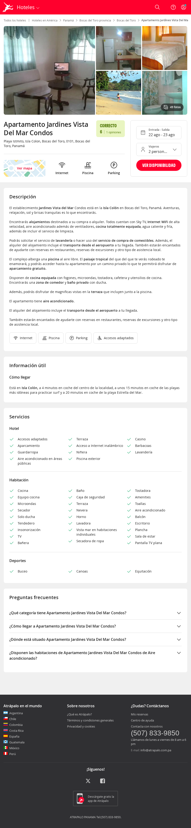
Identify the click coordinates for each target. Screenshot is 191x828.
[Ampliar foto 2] (164, 48)
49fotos (175, 107)
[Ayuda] (173, 7)
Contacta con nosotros (147, 726)
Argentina (16, 713)
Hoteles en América (45, 20)
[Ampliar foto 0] (49, 70)
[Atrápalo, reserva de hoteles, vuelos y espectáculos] (8, 7)
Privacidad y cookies (81, 726)
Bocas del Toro (126, 20)
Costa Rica (16, 730)
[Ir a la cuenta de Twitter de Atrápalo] (88, 782)
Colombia (16, 725)
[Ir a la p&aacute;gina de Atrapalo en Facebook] (103, 782)
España (14, 736)
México (14, 748)
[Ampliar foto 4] (164, 93)
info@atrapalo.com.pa (155, 750)
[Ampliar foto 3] (118, 93)
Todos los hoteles (15, 20)
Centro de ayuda (142, 720)
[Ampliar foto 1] (118, 48)
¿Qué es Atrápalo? (79, 714)
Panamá (68, 20)
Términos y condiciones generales (90, 720)
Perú (12, 754)
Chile (12, 719)
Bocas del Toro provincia (95, 20)
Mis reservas (139, 714)
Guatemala (16, 742)
